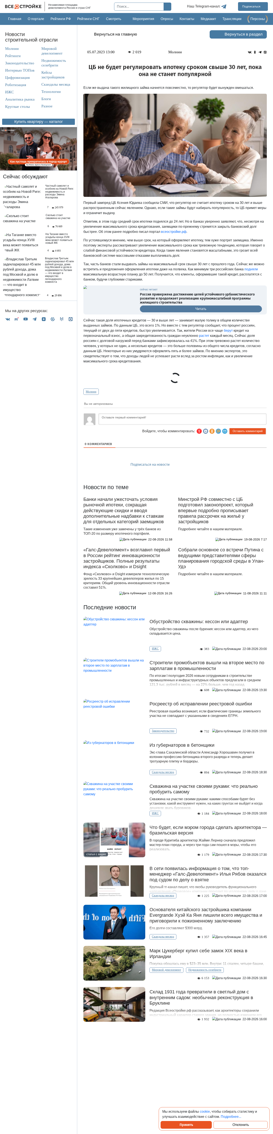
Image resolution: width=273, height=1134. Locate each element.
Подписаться (251, 6)
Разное (46, 106)
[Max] (70, 319)
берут (228, 330)
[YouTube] (25, 319)
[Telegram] (34, 319)
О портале (36, 19)
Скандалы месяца (55, 84)
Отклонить (240, 1125)
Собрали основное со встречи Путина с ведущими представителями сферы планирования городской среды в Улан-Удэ (221, 558)
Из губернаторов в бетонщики (182, 745)
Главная (14, 19)
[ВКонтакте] (7, 319)
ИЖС (9, 92)
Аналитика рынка (20, 99)
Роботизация (15, 85)
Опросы (167, 19)
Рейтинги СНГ (88, 19)
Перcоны (257, 19)
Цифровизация (17, 77)
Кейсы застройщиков (53, 74)
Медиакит (208, 19)
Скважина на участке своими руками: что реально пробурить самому (204, 789)
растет (204, 335)
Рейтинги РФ (61, 19)
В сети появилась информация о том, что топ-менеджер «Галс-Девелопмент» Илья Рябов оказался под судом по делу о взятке (208, 874)
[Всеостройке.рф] (25, 6)
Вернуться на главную (115, 34)
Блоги (46, 99)
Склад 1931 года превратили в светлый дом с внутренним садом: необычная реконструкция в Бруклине (201, 997)
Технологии (51, 91)
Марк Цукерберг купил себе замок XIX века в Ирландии (198, 953)
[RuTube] (16, 319)
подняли (251, 269)
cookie (205, 1111)
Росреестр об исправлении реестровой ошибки (201, 703)
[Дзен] (43, 319)
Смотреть (113, 19)
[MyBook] (61, 319)
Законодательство (19, 63)
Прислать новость (199, 465)
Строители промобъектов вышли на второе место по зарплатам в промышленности (207, 665)
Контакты (187, 19)
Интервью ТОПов (20, 70)
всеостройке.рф (173, 231)
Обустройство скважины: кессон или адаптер (199, 621)
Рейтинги (13, 56)
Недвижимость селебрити (53, 62)
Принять (186, 1125)
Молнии (12, 48)
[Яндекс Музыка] (52, 319)
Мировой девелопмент (51, 50)
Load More (175, 1035)
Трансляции (231, 19)
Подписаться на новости (150, 464)
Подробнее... (231, 1116)
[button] (224, 431)
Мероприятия (143, 19)
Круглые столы (17, 106)
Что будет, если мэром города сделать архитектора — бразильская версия (208, 830)
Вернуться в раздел (244, 34)
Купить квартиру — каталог (38, 122)
